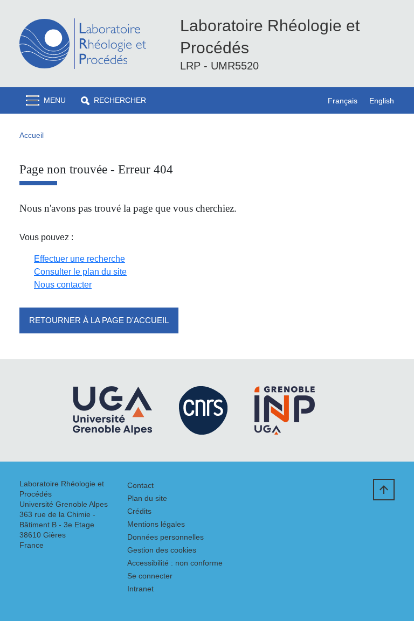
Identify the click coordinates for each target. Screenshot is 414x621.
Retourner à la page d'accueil (99, 320)
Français (342, 100)
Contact (140, 485)
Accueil (31, 135)
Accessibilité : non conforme (175, 563)
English (381, 100)
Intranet (140, 588)
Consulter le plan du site (80, 271)
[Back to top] (384, 489)
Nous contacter (63, 284)
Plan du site (147, 498)
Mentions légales (156, 524)
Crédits (139, 511)
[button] (113, 100)
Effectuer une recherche (79, 258)
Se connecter (149, 575)
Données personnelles (165, 537)
